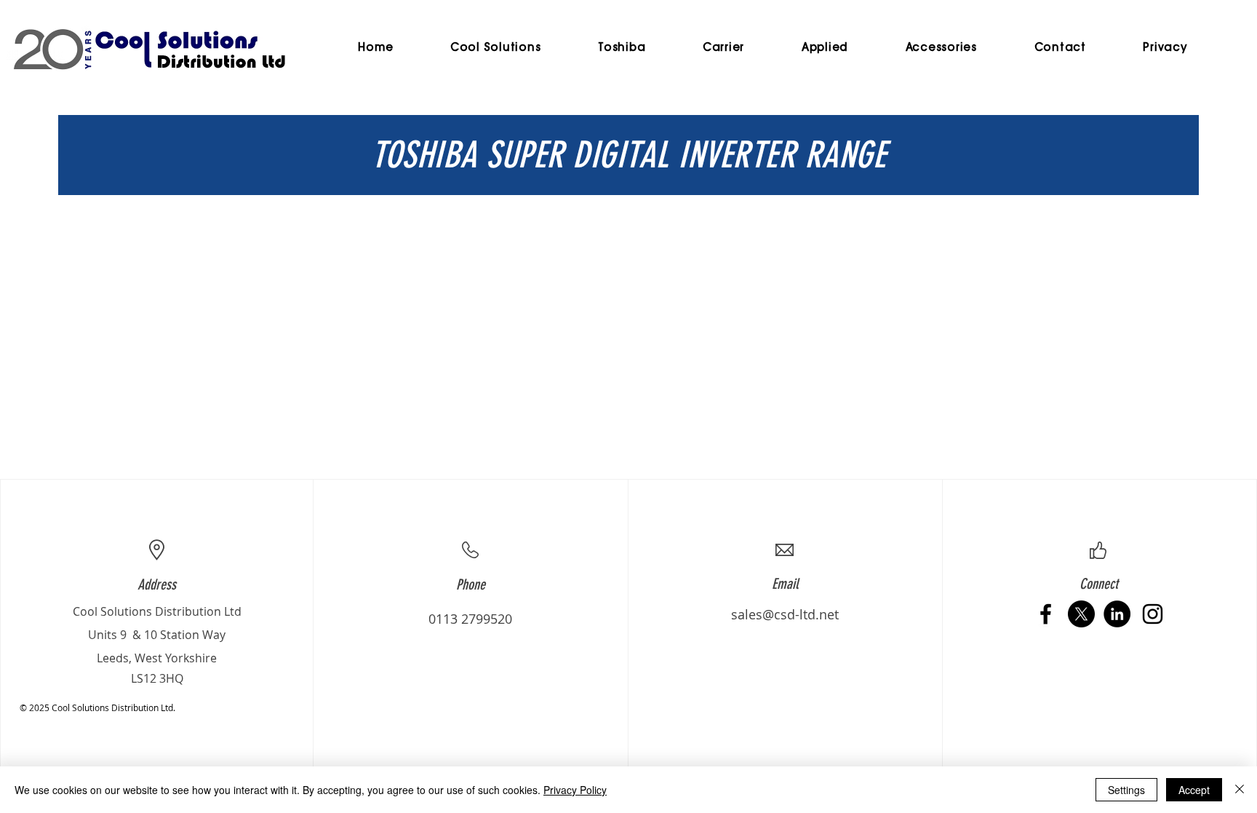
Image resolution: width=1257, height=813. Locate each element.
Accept (1194, 789)
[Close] (1239, 789)
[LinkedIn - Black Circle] (1117, 613)
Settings (1126, 789)
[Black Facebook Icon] (1045, 613)
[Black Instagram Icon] (1152, 613)
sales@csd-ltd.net (785, 614)
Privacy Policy (575, 789)
